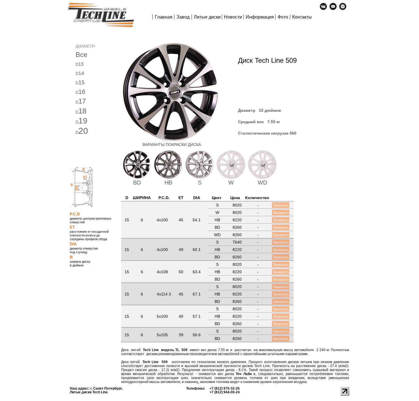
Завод (183, 17)
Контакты (302, 17)
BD (137, 182)
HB (168, 182)
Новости (233, 17)
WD (262, 182)
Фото (283, 17)
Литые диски (207, 17)
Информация (260, 17)
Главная (163, 17)
